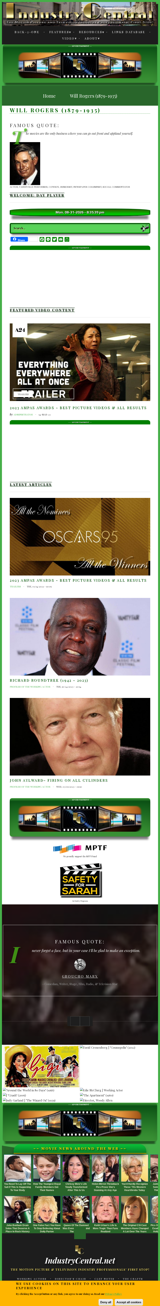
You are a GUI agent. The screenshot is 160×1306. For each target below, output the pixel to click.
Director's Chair (70, 1278)
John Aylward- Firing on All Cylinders (59, 780)
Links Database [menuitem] (128, 32)
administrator (23, 414)
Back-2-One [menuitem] (27, 32)
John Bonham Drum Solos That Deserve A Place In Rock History (17, 1228)
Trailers (23, 394)
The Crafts (133, 1278)
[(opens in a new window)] (80, 849)
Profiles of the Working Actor (30, 686)
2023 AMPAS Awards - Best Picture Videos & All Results (78, 407)
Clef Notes (104, 1278)
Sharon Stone (79, 975)
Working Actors (32, 1278)
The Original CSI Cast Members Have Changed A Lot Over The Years (134, 1228)
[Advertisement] (80, 65)
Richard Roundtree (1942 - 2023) (49, 680)
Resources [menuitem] (88, 32)
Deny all (105, 1302)
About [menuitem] (89, 39)
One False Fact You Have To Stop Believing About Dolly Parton (47, 1228)
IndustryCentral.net (80, 1260)
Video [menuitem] (66, 39)
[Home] (80, 1249)
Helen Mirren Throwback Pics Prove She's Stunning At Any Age (105, 1187)
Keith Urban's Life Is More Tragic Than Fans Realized (105, 1228)
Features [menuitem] (57, 32)
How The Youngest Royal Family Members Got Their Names (47, 1187)
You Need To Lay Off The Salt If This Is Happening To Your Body (17, 1187)
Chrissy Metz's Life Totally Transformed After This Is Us (76, 1187)
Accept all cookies (128, 1302)
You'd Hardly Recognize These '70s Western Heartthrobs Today (135, 1187)
